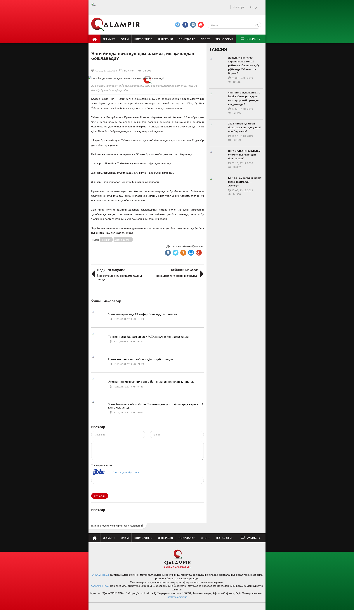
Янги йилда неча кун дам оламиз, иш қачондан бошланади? (244, 154)
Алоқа (253, 7)
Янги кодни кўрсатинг (126, 472)
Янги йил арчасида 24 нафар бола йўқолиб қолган (142, 314)
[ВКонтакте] (167, 252)
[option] (147, 78)
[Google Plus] (198, 252)
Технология (224, 39)
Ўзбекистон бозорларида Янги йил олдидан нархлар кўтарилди (151, 382)
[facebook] (178, 25)
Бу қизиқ (128, 70)
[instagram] (193, 25)
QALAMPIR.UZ (100, 574)
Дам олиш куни (122, 239)
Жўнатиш (99, 495)
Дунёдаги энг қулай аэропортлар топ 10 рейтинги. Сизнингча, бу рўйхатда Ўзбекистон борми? (244, 65)
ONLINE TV (253, 38)
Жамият (109, 39)
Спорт (205, 39)
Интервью (165, 39)
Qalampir (238, 7)
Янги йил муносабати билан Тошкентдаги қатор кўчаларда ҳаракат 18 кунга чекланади (156, 406)
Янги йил (105, 239)
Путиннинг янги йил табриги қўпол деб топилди (140, 359)
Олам (125, 39)
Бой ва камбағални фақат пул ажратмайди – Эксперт (244, 181)
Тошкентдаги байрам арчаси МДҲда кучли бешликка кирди (148, 336)
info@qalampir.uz (177, 596)
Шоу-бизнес (143, 39)
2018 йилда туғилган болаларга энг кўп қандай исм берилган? (244, 127)
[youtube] (201, 25)
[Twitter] (175, 252)
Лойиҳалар (187, 39)
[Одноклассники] (183, 252)
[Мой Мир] (191, 252)
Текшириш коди (101, 465)
